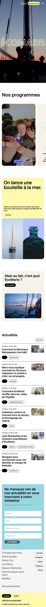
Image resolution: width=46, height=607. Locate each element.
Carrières (7, 564)
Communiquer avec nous (13, 573)
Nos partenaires (11, 586)
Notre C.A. (8, 560)
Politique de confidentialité (11, 600)
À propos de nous (12, 552)
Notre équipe (9, 556)
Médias (6, 578)
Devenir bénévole (12, 568)
